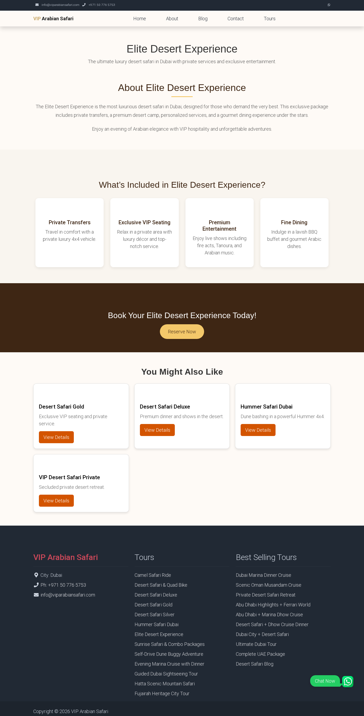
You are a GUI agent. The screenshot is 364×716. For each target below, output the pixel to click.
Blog (203, 18)
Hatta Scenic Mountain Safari (165, 683)
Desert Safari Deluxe (156, 595)
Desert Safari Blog (254, 664)
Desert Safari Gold (153, 604)
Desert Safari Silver (155, 614)
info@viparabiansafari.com (60, 5)
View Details (56, 437)
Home (139, 18)
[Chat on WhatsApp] (347, 681)
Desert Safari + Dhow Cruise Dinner (272, 624)
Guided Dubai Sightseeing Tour (166, 674)
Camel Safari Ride (153, 575)
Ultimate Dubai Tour (256, 644)
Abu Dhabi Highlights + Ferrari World (273, 604)
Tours (270, 18)
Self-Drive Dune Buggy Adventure (169, 654)
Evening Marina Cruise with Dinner (169, 664)
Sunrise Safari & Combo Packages (170, 644)
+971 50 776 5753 (101, 5)
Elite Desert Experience (159, 634)
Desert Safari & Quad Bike (161, 585)
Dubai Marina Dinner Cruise (263, 575)
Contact (236, 18)
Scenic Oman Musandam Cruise (268, 585)
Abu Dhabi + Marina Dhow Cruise (269, 614)
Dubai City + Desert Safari (262, 634)
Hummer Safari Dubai (157, 624)
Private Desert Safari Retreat (266, 595)
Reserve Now (182, 331)
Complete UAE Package (260, 654)
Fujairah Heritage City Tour (162, 693)
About (172, 18)
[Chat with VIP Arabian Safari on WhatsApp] (329, 5)
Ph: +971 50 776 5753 (63, 585)
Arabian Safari (53, 18)
